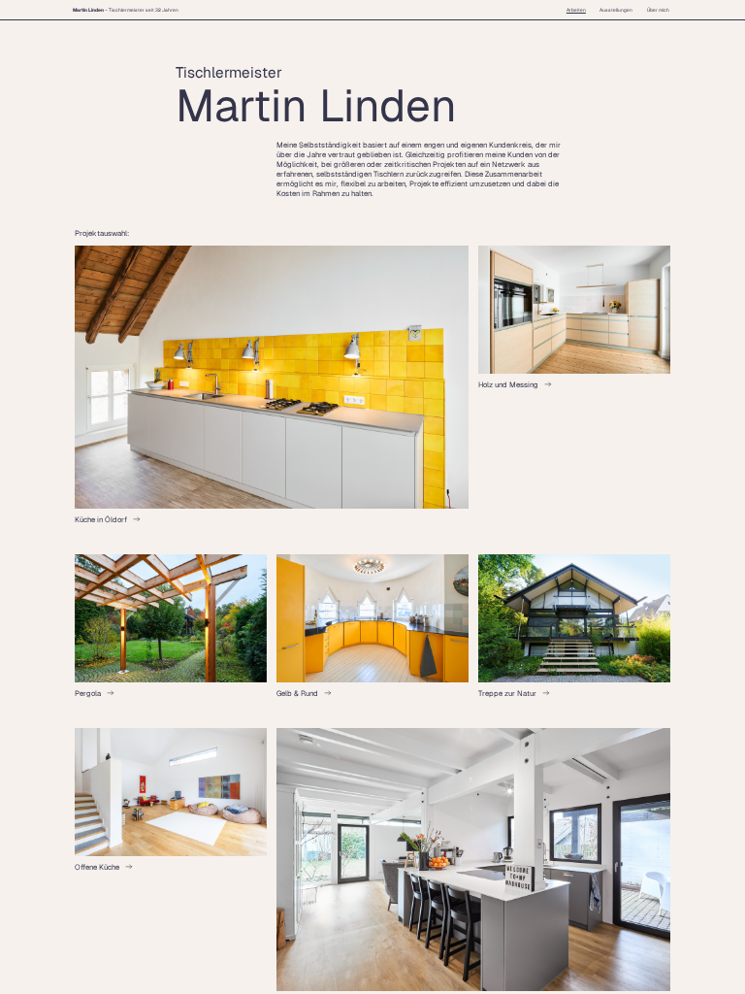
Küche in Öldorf (101, 519)
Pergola (88, 693)
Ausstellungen (615, 10)
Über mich (658, 10)
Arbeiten (576, 10)
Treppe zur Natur (507, 693)
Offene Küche (97, 867)
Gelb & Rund (297, 693)
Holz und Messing (508, 384)
